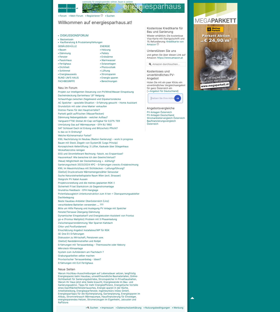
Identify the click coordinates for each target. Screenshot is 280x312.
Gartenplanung (111, 293)
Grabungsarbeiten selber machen (76, 255)
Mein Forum (76, 15)
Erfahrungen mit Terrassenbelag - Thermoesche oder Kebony (91, 244)
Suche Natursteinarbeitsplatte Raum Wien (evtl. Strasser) (89, 175)
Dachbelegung (66, 197)
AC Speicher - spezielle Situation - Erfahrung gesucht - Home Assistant (97, 102)
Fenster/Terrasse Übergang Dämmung (79, 211)
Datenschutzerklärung (129, 307)
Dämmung (65, 53)
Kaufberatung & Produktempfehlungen (81, 42)
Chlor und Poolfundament (72, 226)
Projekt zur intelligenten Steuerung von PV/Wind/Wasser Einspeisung (96, 91)
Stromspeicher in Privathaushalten (117, 279)
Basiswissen (66, 39)
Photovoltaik (109, 67)
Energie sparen (110, 77)
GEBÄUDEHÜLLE (67, 46)
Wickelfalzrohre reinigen (71, 150)
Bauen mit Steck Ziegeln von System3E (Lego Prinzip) (88, 142)
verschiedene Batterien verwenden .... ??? (80, 204)
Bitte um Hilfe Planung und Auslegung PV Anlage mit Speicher (92, 208)
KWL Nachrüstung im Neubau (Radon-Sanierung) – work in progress (95, 139)
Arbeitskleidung (66, 290)
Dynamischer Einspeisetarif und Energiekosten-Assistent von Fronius (96, 215)
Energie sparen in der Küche (112, 287)
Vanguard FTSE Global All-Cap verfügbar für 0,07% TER (89, 120)
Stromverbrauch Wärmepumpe (83, 296)
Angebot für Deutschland (164, 91)
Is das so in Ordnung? (70, 131)
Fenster (64, 56)
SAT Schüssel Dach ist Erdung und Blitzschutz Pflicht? (88, 128)
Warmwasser (109, 60)
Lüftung (106, 70)
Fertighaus (65, 63)
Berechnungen (109, 81)
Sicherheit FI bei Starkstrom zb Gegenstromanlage (86, 186)
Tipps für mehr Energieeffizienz (95, 284)
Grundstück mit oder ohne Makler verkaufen (82, 106)
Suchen (111, 15)
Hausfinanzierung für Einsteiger (119, 296)
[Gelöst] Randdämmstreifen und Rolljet (79, 241)
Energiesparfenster (87, 290)
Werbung (178, 307)
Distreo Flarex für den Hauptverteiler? (79, 110)
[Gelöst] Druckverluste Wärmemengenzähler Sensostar (88, 171)
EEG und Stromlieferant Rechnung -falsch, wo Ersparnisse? (90, 153)
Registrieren (93, 15)
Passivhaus (66, 60)
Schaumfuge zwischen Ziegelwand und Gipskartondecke (89, 99)
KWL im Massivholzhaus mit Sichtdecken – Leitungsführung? (91, 168)
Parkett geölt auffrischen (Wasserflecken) (81, 113)
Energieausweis (68, 74)
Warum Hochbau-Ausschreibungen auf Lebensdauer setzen (90, 273)
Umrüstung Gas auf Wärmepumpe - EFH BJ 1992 (85, 124)
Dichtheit (64, 67)
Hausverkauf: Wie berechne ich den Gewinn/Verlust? (87, 157)
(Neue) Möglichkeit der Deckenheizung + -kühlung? (86, 160)
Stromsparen (109, 74)
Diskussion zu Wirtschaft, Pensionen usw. (81, 237)
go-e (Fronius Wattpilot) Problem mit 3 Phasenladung (87, 219)
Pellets (105, 53)
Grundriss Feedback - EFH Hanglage (78, 190)
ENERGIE (105, 46)
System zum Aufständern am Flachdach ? (81, 252)
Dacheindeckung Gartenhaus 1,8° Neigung (81, 95)
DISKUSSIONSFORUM (74, 35)
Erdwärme (107, 56)
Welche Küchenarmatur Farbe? (74, 135)
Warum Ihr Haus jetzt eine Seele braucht (80, 282)
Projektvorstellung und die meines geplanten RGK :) (86, 182)
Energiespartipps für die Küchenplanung (80, 293)
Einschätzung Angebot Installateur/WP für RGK (83, 230)
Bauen (63, 49)
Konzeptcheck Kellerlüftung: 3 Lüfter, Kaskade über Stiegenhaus (93, 146)
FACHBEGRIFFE (66, 81)
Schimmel (65, 70)
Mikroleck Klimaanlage (70, 248)
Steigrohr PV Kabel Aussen (73, 179)
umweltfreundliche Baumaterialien (110, 276)
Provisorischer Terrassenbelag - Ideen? (79, 259)
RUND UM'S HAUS (68, 77)
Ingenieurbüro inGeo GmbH (114, 290)
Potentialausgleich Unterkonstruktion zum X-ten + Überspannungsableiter (98, 193)
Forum (63, 15)
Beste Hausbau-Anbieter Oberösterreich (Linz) (83, 201)
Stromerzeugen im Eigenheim (103, 299)
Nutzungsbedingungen (157, 307)
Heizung (106, 49)
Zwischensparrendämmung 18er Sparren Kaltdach (85, 222)
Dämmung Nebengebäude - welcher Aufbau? (83, 117)
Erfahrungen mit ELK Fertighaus (75, 262)
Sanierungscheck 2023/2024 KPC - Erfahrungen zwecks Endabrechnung (98, 164)
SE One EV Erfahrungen (71, 233)
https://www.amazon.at (170, 57)
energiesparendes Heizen (72, 299)
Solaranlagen (109, 63)
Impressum (108, 307)
